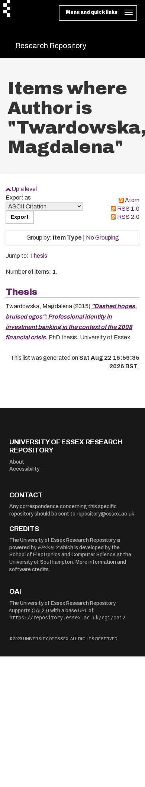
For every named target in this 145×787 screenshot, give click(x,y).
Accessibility (24, 469)
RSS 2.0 (128, 217)
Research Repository (50, 46)
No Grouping (102, 237)
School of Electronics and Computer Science (62, 554)
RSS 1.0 (128, 208)
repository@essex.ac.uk (105, 514)
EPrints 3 (48, 547)
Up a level (24, 189)
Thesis (38, 256)
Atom (132, 200)
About (16, 462)
